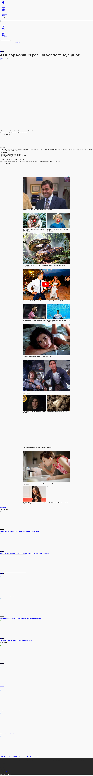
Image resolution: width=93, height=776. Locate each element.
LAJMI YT (3, 7)
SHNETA (3, 9)
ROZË (3, 28)
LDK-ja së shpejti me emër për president (7, 596)
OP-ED (3, 11)
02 (2, 4)
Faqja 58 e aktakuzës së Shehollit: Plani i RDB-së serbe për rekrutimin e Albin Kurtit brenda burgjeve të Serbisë (20, 618)
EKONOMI (3, 10)
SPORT (3, 8)
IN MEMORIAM (4, 14)
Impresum (4, 15)
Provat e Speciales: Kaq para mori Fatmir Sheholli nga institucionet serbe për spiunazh (16, 640)
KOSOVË (3, 2)
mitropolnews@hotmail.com (6, 771)
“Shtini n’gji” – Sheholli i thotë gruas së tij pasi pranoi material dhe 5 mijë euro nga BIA (16, 710)
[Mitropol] (2, 20)
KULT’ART (3, 35)
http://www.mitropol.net (7, 772)
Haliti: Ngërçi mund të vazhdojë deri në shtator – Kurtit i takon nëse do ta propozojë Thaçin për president (19, 531)
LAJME (3, 1)
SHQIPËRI (3, 3)
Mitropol (1, 58)
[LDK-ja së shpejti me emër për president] (13, 593)
